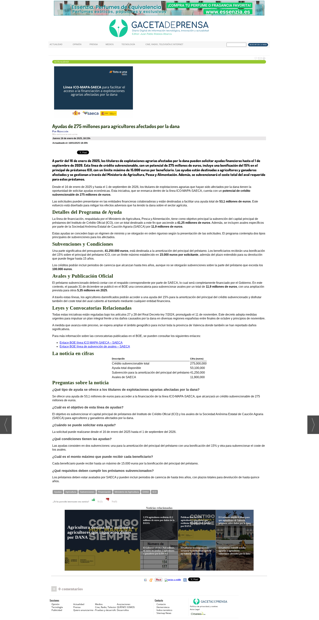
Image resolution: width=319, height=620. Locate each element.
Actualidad (56, 44)
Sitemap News (164, 613)
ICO (154, 492)
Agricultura (70, 492)
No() (114, 501)
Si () (99, 501)
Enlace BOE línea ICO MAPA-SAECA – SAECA (91, 342)
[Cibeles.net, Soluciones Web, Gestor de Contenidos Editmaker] (198, 613)
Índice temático (164, 610)
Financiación (104, 492)
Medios (110, 44)
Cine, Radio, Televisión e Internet (164, 44)
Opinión (77, 44)
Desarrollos (123, 610)
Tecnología (128, 44)
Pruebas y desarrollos (106, 610)
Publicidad (57, 610)
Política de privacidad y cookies (204, 606)
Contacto (161, 604)
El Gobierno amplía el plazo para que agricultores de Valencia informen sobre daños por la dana (235, 520)
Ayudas (58, 492)
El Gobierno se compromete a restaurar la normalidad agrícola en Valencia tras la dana (196, 550)
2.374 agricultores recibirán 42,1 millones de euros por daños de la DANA (158, 520)
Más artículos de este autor (64, 134)
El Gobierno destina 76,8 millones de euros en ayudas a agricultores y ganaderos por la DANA (159, 550)
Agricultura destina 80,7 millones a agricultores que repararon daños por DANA (100, 532)
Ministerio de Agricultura (127, 492)
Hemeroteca (163, 607)
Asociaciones (123, 604)
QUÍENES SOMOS (126, 607)
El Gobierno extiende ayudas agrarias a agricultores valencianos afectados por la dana (234, 550)
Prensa (94, 44)
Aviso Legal (195, 609)
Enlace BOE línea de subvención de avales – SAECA (95, 346)
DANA (146, 492)
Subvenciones (87, 492)
